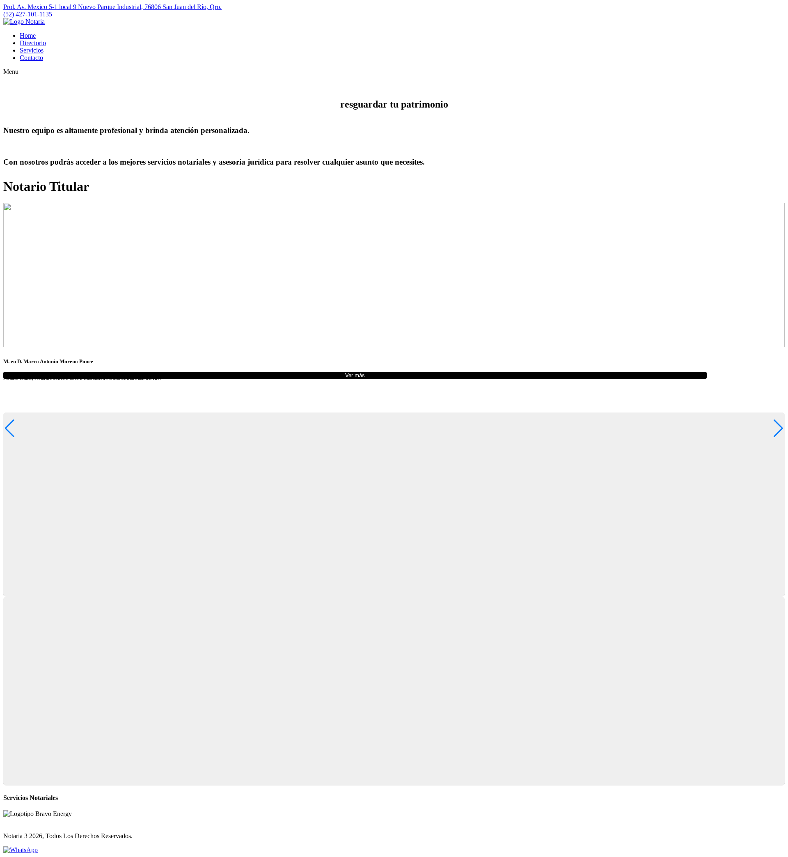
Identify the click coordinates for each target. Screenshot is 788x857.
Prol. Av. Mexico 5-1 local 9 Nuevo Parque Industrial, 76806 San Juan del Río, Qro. (112, 6)
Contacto (31, 57)
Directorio (33, 42)
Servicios (32, 50)
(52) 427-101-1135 (27, 14)
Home (28, 35)
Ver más (355, 375)
